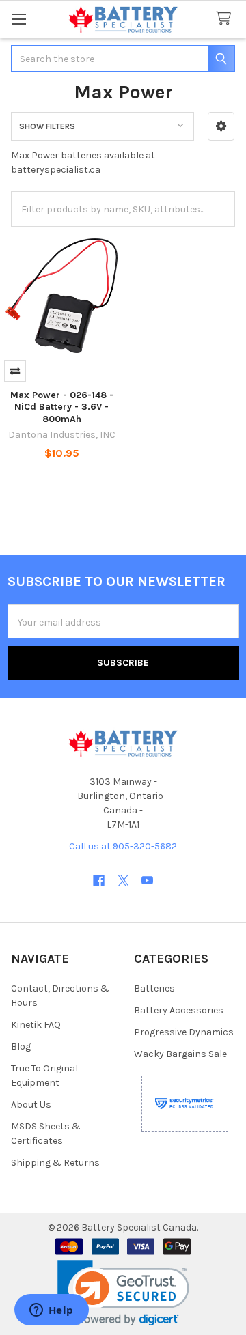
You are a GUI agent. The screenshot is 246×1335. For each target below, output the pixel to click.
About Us (31, 1104)
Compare (15, 371)
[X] (123, 880)
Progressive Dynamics (184, 1032)
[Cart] (226, 18)
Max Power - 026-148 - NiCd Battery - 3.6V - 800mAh (61, 407)
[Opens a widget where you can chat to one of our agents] (51, 1311)
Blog (21, 1046)
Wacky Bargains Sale (180, 1054)
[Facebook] (98, 880)
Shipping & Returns (55, 1162)
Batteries (154, 988)
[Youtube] (147, 880)
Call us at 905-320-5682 (123, 846)
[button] (221, 126)
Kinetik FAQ (36, 1024)
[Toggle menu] (19, 19)
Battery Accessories (178, 1010)
